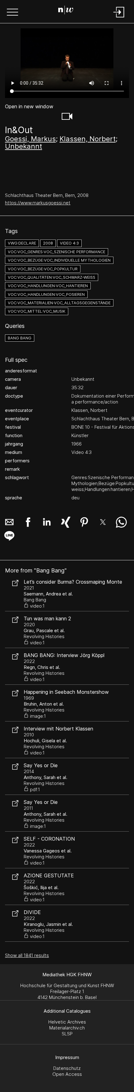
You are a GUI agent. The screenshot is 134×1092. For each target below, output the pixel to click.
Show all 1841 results (27, 955)
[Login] (119, 18)
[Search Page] (65, 11)
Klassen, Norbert (88, 139)
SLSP (67, 1034)
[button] (12, 13)
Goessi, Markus (30, 139)
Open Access (67, 1074)
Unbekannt (23, 146)
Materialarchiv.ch (67, 1028)
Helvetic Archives (67, 1022)
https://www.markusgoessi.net (37, 203)
